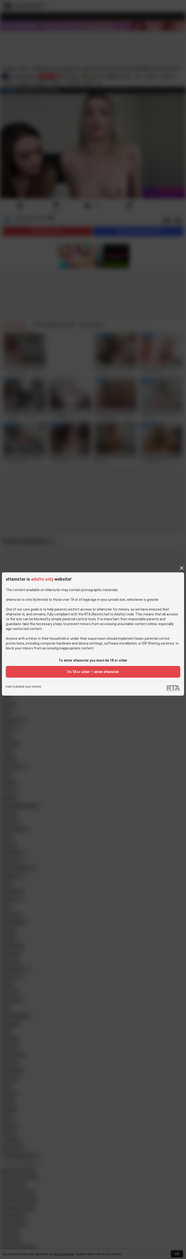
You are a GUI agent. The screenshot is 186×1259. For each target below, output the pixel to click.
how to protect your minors (23, 686)
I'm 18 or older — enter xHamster (93, 672)
